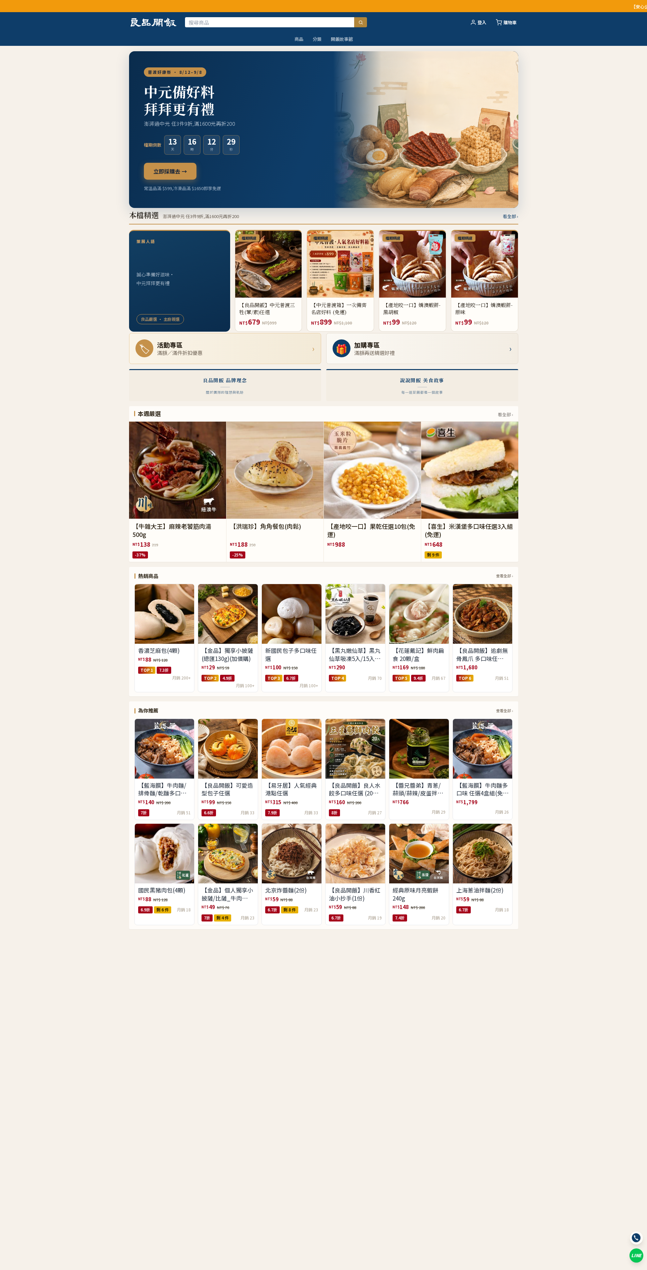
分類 (317, 39)
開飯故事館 (342, 39)
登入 (481, 22)
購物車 (510, 22)
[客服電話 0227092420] (636, 1238)
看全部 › (510, 216)
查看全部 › (504, 575)
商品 (299, 39)
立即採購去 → (170, 171)
